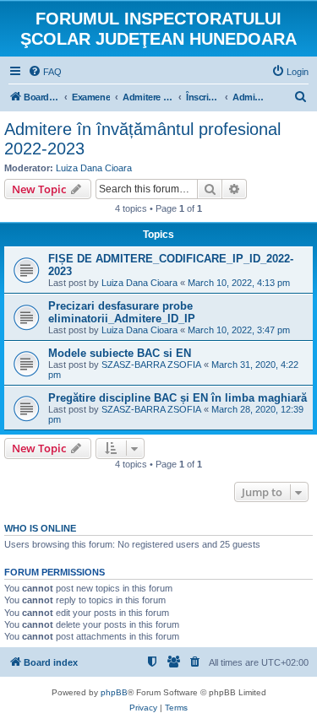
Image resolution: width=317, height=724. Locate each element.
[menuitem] (45, 72)
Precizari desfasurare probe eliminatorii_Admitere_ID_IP (121, 312)
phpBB (114, 692)
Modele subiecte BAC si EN (119, 353)
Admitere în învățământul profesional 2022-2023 (142, 139)
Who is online (40, 528)
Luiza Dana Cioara (94, 168)
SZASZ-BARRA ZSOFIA (151, 364)
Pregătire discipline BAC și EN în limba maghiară (177, 398)
